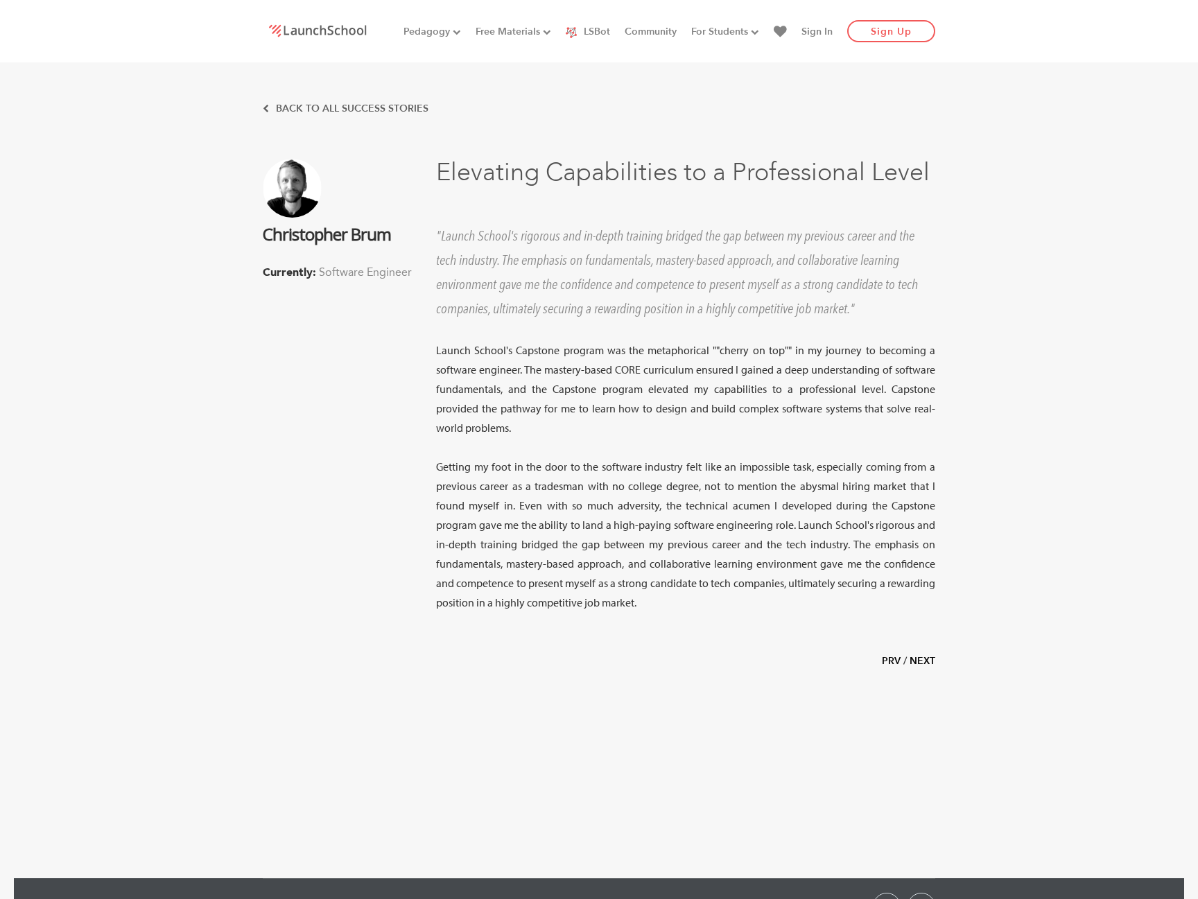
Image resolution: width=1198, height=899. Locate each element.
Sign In (817, 31)
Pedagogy (428, 31)
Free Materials (509, 31)
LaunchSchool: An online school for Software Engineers (317, 30)
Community (651, 31)
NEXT (922, 660)
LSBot (595, 31)
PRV (891, 660)
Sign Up (891, 31)
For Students (721, 31)
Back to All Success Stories (350, 108)
